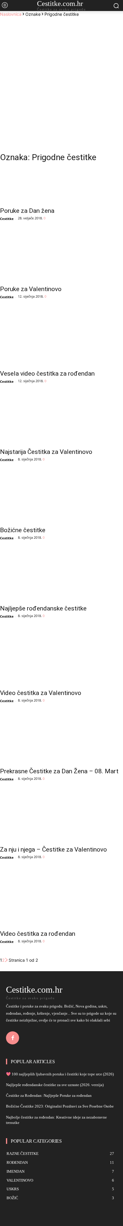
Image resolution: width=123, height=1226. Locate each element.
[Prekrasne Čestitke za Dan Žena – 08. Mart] (61, 740)
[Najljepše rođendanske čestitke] (61, 577)
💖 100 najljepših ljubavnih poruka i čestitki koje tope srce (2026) (60, 1074)
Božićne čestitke (22, 530)
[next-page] (6, 960)
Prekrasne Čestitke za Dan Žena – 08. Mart (59, 771)
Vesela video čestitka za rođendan (47, 373)
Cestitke (7, 218)
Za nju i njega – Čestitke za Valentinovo (53, 849)
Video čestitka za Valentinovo (40, 692)
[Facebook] (12, 1037)
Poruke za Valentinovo (30, 289)
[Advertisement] (61, 81)
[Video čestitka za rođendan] (61, 896)
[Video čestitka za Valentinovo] (61, 655)
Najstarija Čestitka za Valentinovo (46, 451)
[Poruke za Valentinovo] (61, 258)
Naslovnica (10, 14)
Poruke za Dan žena (27, 210)
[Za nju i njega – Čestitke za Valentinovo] (61, 818)
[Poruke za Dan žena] (61, 186)
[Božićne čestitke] (61, 499)
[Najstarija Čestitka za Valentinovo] (61, 420)
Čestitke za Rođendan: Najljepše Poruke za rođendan (49, 1095)
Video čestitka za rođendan (37, 933)
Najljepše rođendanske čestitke (43, 608)
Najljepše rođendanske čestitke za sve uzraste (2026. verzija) (55, 1085)
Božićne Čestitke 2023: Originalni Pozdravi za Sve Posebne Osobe (60, 1106)
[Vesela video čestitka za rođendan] (61, 336)
